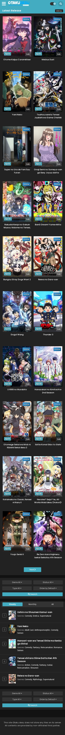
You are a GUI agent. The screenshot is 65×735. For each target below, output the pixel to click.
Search (33, 594)
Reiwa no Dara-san (28, 675)
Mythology (37, 679)
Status (47, 582)
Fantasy (36, 647)
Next (32, 569)
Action (27, 665)
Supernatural (45, 616)
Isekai (49, 665)
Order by (47, 588)
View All (59, 11)
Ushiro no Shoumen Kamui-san (34, 612)
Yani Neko (22, 626)
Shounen (34, 668)
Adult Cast (29, 630)
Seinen (20, 633)
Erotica (36, 616)
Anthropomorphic (42, 630)
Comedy (28, 616)
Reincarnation (47, 647)
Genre (16, 582)
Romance (58, 647)
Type (16, 588)
